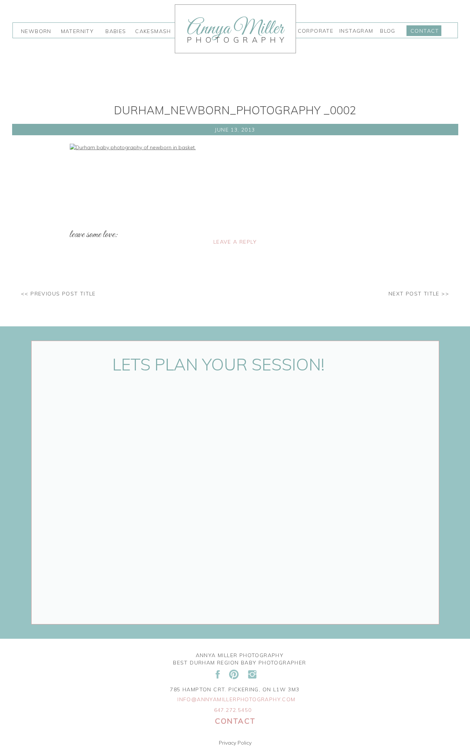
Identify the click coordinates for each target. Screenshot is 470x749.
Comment (84, 269)
